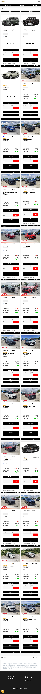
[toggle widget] (2, 691)
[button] (19, 21)
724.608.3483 (16, 65)
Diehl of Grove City (5, 65)
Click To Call (10, 61)
